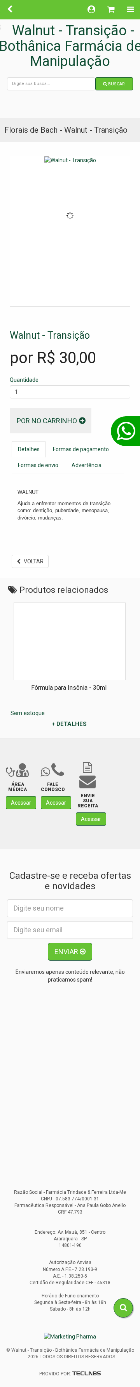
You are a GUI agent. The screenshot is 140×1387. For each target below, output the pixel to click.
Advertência (87, 465)
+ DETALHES (69, 723)
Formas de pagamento (81, 449)
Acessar (21, 803)
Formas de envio (38, 465)
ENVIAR (67, 951)
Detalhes (29, 449)
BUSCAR (116, 84)
